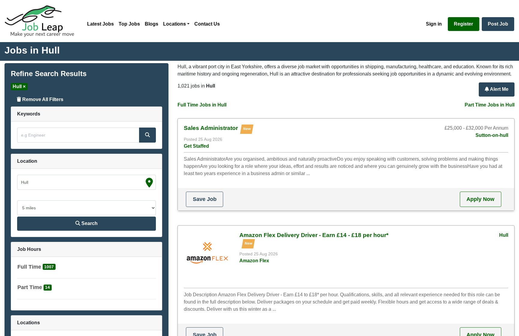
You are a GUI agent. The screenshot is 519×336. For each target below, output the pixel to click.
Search (89, 223)
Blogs (151, 23)
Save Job (205, 199)
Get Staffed (196, 146)
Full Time (29, 267)
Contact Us (207, 23)
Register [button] (463, 23)
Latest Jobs (100, 23)
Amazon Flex (254, 260)
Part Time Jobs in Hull (489, 104)
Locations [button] (174, 23)
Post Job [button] (498, 23)
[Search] (147, 135)
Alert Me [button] (498, 89)
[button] (36, 268)
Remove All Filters (42, 99)
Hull (503, 235)
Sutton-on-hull (491, 135)
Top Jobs (129, 23)
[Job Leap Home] (42, 21)
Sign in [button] (434, 23)
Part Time (29, 287)
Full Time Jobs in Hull (202, 104)
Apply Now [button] (480, 199)
